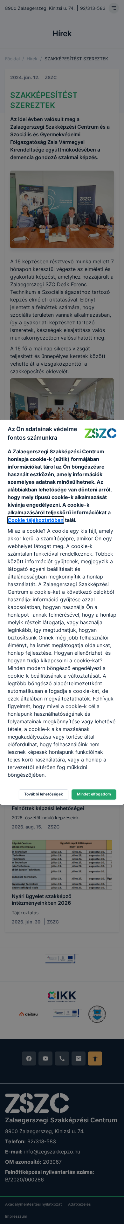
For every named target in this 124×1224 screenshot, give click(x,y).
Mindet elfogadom (94, 794)
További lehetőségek (43, 794)
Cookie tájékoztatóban (36, 520)
